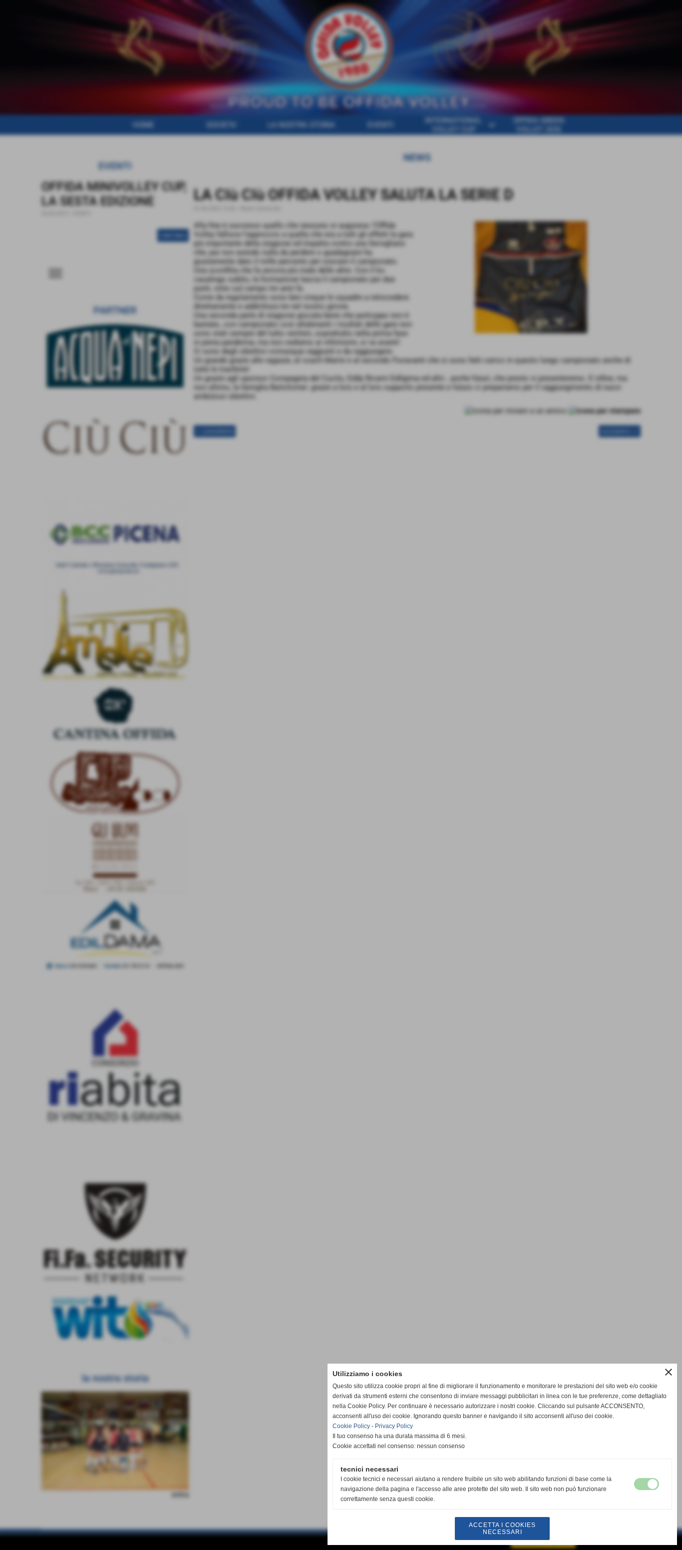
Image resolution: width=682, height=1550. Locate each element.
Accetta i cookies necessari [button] (502, 1529)
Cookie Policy (351, 1426)
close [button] (669, 1372)
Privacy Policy (394, 1426)
